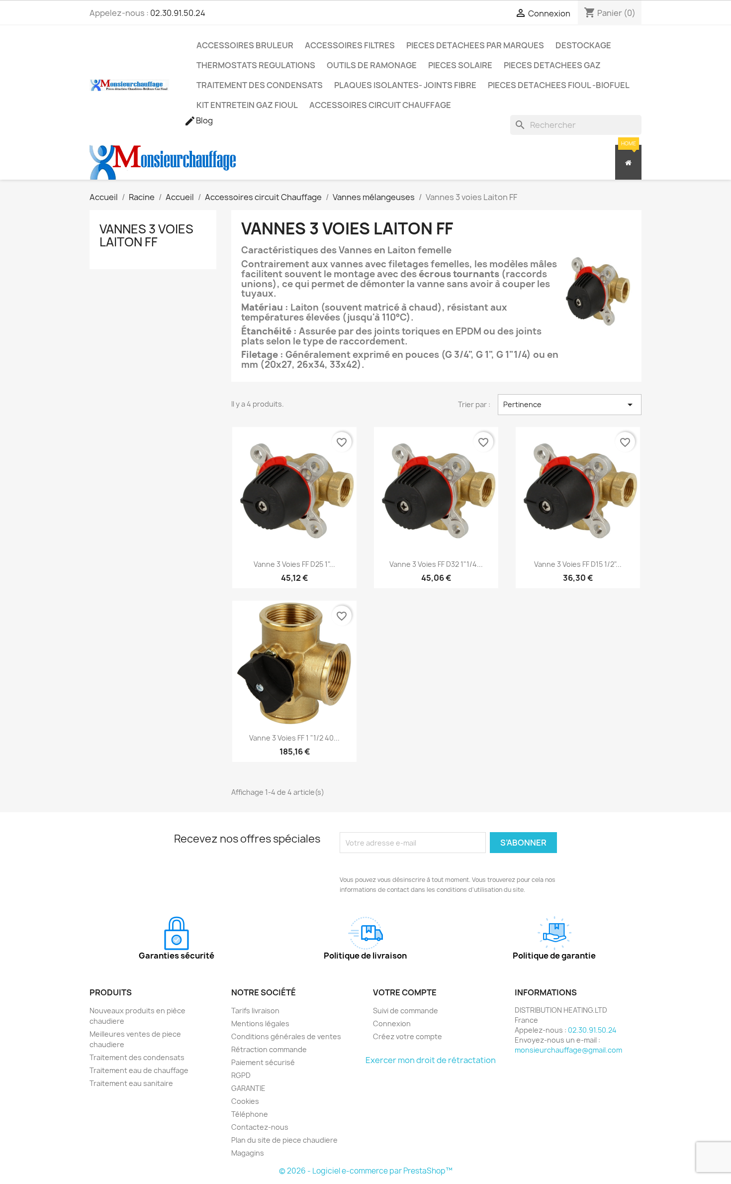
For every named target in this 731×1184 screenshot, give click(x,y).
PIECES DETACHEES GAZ (552, 65)
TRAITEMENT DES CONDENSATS (259, 85)
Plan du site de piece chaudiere (284, 1140)
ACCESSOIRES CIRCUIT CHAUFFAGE (380, 105)
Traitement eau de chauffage (139, 1070)
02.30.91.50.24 (177, 12)
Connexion (392, 1023)
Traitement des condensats (137, 1057)
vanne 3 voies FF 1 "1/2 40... (294, 738)
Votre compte (405, 992)
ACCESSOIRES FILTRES (350, 45)
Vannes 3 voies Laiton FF (146, 235)
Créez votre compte (407, 1036)
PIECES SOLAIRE (460, 65)
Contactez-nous (259, 1127)
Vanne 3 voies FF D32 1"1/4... (436, 564)
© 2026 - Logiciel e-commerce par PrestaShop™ (366, 1171)
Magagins (247, 1153)
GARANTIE (248, 1088)
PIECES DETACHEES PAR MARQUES (475, 45)
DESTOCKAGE (583, 45)
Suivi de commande (405, 1010)
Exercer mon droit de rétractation (431, 1060)
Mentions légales (260, 1023)
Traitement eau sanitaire (131, 1083)
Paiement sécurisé (263, 1062)
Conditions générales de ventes (286, 1036)
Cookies (245, 1101)
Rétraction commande (269, 1049)
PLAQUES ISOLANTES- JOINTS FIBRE (405, 85)
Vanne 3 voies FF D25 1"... (294, 564)
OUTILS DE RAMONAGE (372, 65)
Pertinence (569, 405)
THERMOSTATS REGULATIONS (255, 65)
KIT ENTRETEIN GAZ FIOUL (247, 105)
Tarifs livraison (255, 1010)
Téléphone (249, 1114)
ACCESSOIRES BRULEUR (244, 45)
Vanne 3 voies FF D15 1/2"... (578, 564)
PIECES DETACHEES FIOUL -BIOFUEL (559, 85)
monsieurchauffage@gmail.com (568, 1050)
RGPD (241, 1075)
